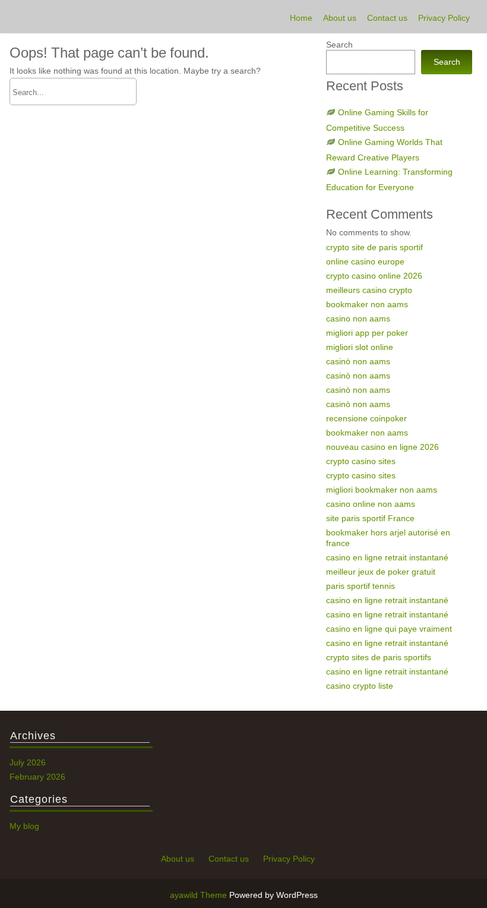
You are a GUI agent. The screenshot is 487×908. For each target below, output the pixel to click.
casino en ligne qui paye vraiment (389, 628)
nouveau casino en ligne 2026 (382, 447)
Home (301, 17)
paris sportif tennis (360, 586)
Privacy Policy (444, 17)
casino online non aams (370, 504)
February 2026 (37, 776)
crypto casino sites (361, 461)
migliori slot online (359, 347)
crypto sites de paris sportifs (378, 657)
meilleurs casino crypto (369, 290)
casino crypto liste (359, 685)
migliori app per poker (367, 332)
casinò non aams (358, 361)
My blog (24, 826)
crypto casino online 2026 (374, 275)
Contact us (387, 17)
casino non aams (358, 318)
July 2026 (28, 762)
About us (339, 17)
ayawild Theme (199, 895)
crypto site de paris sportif (374, 247)
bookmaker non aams (367, 304)
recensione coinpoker (366, 418)
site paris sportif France (370, 518)
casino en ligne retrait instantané (387, 557)
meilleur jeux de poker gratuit (380, 571)
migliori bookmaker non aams (381, 489)
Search (339, 44)
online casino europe (365, 261)
